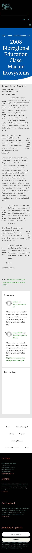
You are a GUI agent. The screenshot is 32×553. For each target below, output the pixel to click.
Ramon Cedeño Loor (22, 36)
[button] (30, 13)
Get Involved (8, 503)
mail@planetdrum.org (8, 473)
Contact (6, 458)
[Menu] (30, 24)
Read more (5, 492)
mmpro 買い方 (18, 333)
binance (15, 302)
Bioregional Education (15, 280)
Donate (5, 478)
